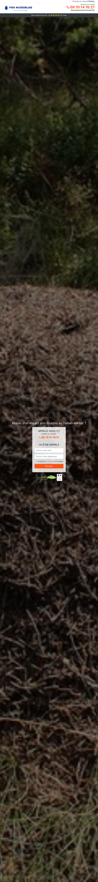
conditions (49, 461)
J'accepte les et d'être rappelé (50, 461)
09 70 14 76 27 (82, 7)
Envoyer (49, 466)
